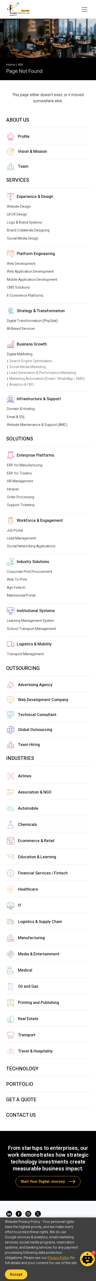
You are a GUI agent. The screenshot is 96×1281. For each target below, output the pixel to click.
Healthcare (28, 889)
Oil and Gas (28, 986)
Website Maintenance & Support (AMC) (37, 424)
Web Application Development (30, 271)
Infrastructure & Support (39, 399)
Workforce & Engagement (40, 521)
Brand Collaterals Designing (28, 230)
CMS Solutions (18, 287)
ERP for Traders (19, 473)
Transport (26, 1035)
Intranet (13, 489)
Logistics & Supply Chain (40, 922)
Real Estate (28, 1019)
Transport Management (25, 654)
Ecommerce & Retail (36, 841)
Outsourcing (23, 668)
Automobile (28, 808)
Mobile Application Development (32, 279)
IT (19, 906)
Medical (25, 970)
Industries (20, 758)
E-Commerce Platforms (25, 295)
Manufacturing (31, 938)
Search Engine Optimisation (30, 361)
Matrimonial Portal (21, 595)
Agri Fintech (16, 587)
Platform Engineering (36, 254)
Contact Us (21, 1115)
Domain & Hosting (21, 408)
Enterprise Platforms (35, 455)
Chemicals (27, 825)
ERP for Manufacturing (24, 465)
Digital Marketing (19, 354)
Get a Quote (21, 1099)
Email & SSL (16, 417)
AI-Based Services (21, 328)
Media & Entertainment (38, 954)
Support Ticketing (20, 505)
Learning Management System (30, 620)
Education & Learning (37, 857)
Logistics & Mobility (34, 644)
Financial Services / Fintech (43, 873)
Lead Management (21, 538)
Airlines (24, 776)
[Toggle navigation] (84, 9)
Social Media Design (22, 238)
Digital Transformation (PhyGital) (32, 320)
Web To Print (17, 579)
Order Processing (20, 497)
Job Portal (15, 530)
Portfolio (19, 1084)
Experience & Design (35, 197)
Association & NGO (34, 792)
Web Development (21, 263)
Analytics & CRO (21, 384)
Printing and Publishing (38, 1003)
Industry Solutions (33, 562)
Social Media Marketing (27, 367)
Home (10, 64)
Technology (22, 1068)
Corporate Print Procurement (29, 571)
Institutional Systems (36, 611)
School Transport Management (31, 628)
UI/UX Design (17, 214)
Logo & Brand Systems (24, 222)
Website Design (19, 206)
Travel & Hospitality (35, 1051)
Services (17, 180)
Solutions (19, 438)
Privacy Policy (58, 1257)
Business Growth (32, 344)
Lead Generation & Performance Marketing (42, 372)
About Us (17, 120)
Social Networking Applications (31, 546)
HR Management (20, 481)
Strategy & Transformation (41, 311)
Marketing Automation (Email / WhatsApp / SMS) (47, 378)
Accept (16, 1274)
